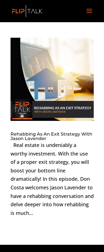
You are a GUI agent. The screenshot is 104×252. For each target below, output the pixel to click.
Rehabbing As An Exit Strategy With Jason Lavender (51, 136)
